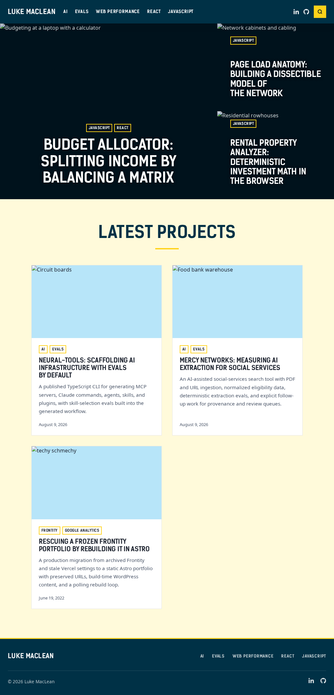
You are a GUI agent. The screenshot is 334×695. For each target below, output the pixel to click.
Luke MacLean (31, 11)
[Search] (320, 12)
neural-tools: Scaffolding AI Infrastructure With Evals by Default (87, 367)
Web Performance (118, 11)
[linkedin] (296, 12)
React (154, 11)
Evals (82, 11)
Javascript (180, 11)
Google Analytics (82, 530)
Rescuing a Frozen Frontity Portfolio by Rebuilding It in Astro (94, 545)
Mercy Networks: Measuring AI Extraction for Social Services (230, 364)
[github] (306, 12)
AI (65, 11)
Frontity (49, 530)
